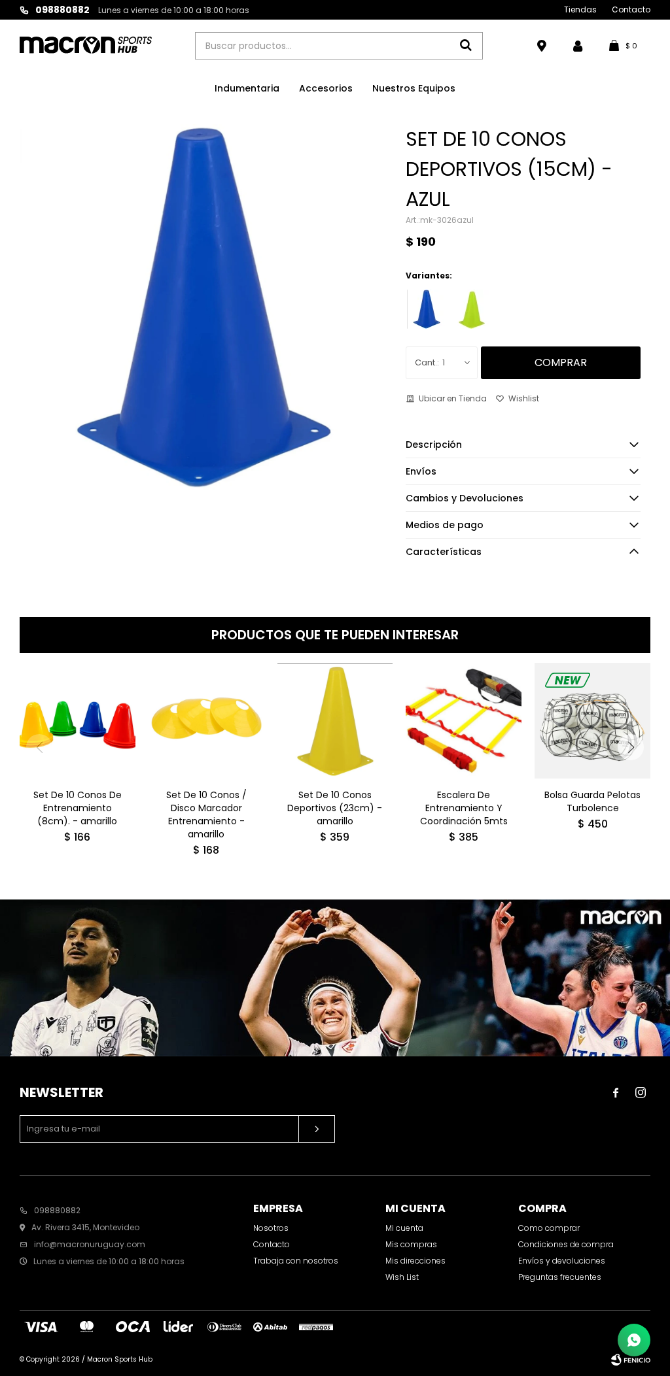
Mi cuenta (404, 1227)
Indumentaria (247, 88)
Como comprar (549, 1227)
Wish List (402, 1277)
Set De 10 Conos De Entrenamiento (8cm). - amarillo (77, 808)
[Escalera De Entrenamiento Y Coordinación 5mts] (463, 721)
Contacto (631, 9)
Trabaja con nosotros (295, 1260)
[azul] (427, 309)
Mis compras (411, 1244)
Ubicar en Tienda (453, 398)
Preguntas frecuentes (559, 1277)
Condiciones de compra (566, 1244)
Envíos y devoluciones (561, 1260)
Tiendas (580, 9)
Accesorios (326, 88)
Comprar (561, 362)
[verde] (472, 309)
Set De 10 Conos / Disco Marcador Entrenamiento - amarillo (206, 814)
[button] (631, 747)
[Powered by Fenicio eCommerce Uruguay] (630, 1359)
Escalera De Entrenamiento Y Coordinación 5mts (464, 808)
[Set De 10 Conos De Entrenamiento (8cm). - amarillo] (77, 721)
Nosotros (271, 1227)
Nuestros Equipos (413, 88)
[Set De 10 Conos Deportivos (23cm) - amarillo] (335, 721)
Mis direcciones (415, 1260)
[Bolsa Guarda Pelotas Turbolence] (592, 721)
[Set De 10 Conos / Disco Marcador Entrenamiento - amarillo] (206, 721)
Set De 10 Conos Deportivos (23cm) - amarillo (334, 808)
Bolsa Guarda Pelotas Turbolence (592, 801)
